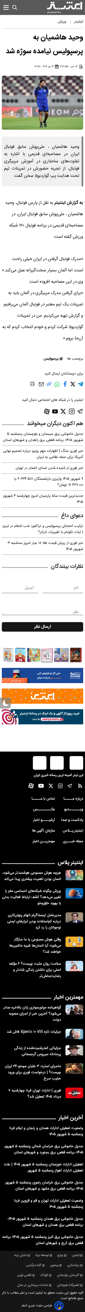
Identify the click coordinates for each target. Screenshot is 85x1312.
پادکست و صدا (72, 820)
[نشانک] (42, 675)
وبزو (60, 1255)
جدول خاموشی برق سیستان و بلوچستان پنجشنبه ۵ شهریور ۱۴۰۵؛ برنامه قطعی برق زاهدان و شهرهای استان (43, 437)
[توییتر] (63, 411)
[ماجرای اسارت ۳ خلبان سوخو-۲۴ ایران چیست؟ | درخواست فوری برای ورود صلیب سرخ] (74, 1068)
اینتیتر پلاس (70, 862)
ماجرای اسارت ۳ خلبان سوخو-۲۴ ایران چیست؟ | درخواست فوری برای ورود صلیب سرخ (33, 1072)
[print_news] (32, 384)
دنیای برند (20, 1255)
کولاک (44, 1275)
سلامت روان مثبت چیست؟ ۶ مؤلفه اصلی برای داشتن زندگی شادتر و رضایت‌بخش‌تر (35, 970)
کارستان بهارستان (68, 1275)
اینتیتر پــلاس (73, 831)
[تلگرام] (80, 411)
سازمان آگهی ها (43, 831)
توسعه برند (42, 1255)
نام (76, 588)
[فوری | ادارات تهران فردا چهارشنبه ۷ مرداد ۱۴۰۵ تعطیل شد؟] (74, 1093)
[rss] (80, 787)
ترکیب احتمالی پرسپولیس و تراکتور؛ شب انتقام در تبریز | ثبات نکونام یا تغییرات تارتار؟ (42, 529)
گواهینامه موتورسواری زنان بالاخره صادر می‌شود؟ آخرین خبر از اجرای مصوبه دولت (32, 1014)
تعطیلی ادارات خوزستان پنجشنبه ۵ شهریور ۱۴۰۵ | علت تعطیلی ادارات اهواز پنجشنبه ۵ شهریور (43, 1167)
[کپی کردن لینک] (49, 386)
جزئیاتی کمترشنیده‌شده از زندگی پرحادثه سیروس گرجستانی (37, 1051)
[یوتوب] (55, 411)
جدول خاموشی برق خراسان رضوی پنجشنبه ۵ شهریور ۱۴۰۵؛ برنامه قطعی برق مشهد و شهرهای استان (44, 1186)
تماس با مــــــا (43, 799)
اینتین (75, 1255)
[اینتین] (42, 696)
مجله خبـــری (73, 841)
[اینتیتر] (64, 7)
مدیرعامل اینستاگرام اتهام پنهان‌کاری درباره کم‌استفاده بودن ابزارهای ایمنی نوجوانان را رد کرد (34, 921)
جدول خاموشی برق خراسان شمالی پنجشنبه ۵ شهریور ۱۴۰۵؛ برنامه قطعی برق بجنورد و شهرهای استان (43, 1149)
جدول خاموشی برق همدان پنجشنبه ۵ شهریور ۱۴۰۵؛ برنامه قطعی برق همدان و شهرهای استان (45, 1222)
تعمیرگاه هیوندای (68, 1285)
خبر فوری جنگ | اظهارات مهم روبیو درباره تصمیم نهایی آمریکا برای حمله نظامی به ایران (43, 454)
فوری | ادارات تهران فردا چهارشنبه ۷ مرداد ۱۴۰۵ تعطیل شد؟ (34, 1094)
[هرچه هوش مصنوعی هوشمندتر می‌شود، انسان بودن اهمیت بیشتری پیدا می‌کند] (74, 875)
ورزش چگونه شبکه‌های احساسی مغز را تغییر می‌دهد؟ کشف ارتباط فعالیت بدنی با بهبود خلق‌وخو (31, 897)
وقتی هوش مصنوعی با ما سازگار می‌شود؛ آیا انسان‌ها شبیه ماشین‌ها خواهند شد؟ (35, 946)
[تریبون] (42, 716)
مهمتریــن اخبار (43, 841)
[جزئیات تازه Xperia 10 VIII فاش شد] (74, 1034)
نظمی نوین (24, 1275)
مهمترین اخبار (68, 997)
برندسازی (73, 1265)
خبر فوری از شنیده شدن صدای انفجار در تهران (49, 468)
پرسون (54, 1265)
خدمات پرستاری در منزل (32, 1285)
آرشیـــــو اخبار (44, 820)
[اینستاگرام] (72, 411)
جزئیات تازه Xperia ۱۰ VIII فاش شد (34, 1032)
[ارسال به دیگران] (41, 386)
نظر (76, 612)
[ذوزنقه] (42, 655)
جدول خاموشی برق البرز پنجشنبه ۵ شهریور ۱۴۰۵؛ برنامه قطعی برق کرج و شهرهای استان (42, 1240)
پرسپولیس (51, 359)
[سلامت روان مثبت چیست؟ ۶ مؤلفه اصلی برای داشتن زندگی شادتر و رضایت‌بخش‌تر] (74, 966)
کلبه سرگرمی (33, 1265)
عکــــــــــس (44, 809)
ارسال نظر (42, 626)
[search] (14, 7)
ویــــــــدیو (73, 809)
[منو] (6, 7)
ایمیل (29, 588)
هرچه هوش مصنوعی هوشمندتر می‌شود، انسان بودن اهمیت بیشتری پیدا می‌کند (31, 876)
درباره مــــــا (73, 799)
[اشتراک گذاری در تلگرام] (80, 386)
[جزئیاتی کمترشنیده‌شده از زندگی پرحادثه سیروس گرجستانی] (74, 1050)
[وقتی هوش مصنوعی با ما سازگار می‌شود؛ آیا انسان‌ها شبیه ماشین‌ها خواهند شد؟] (74, 942)
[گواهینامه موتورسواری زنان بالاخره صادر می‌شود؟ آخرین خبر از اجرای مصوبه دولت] (74, 1010)
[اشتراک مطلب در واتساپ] (57, 387)
